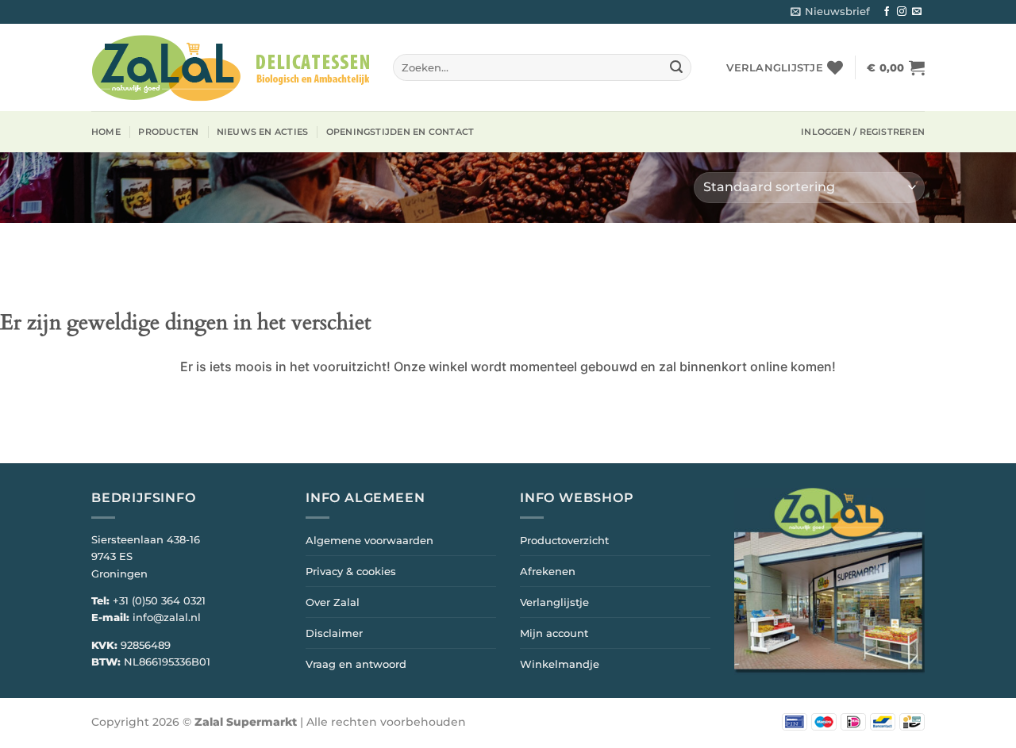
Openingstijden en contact (400, 131)
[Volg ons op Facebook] (886, 11)
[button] (830, 12)
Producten (168, 131)
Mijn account (554, 633)
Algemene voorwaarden (369, 540)
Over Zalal (333, 602)
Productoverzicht (564, 540)
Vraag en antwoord (356, 664)
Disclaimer (334, 633)
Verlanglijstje (554, 602)
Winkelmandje (559, 664)
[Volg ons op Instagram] (901, 11)
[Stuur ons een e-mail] (917, 11)
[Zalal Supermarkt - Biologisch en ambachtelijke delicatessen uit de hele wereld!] (230, 67)
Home (106, 131)
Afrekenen (547, 571)
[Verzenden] (676, 67)
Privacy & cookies (351, 571)
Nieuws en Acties (263, 131)
